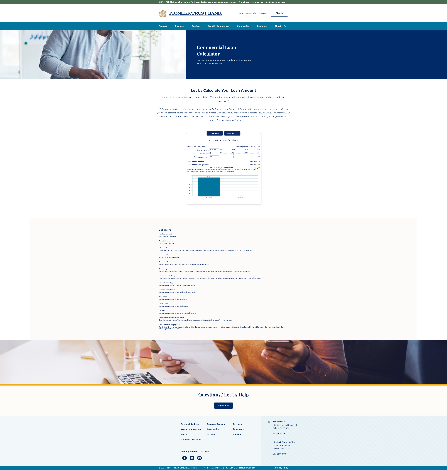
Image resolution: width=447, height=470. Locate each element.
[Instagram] (199, 458)
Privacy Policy (281, 468)
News (248, 13)
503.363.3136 (279, 433)
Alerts (255, 13)
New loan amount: (203, 150)
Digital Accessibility (191, 439)
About (278, 26)
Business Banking (216, 424)
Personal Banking (190, 424)
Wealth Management (218, 26)
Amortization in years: (201, 157)
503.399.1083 (279, 454)
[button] (285, 26)
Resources (262, 26)
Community (243, 26)
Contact (239, 13)
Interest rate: (204, 153)
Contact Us (223, 405)
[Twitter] (192, 458)
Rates (263, 13)
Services (196, 26)
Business (179, 26)
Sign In (279, 13)
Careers (211, 434)
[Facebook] (184, 458)
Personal (163, 26)
